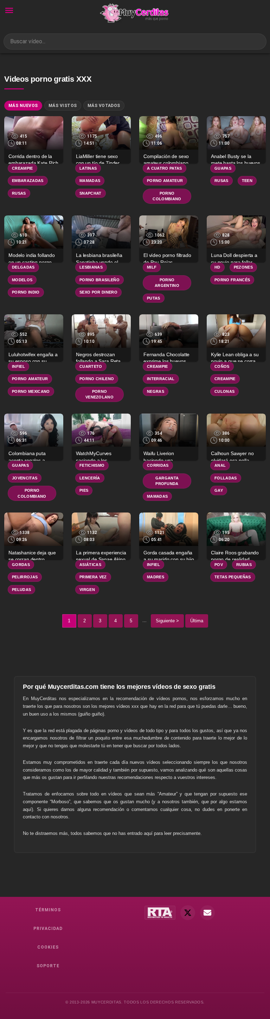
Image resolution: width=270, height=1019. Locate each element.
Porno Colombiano (167, 196)
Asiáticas (90, 564)
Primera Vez (93, 577)
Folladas (225, 478)
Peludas (21, 589)
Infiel (18, 366)
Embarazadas (28, 180)
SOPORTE (48, 965)
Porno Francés (232, 280)
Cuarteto (90, 366)
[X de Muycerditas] (187, 912)
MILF (151, 267)
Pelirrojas (25, 577)
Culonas (224, 391)
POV (218, 564)
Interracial (161, 379)
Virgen (87, 589)
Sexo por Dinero (98, 292)
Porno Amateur (165, 180)
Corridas (158, 465)
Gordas (21, 564)
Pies (83, 490)
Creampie (22, 168)
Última (196, 620)
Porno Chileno (96, 379)
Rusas (19, 193)
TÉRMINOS (48, 909)
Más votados (104, 105)
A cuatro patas (164, 168)
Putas (153, 298)
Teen (247, 180)
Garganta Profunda (167, 481)
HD (217, 267)
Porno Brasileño (99, 280)
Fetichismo (91, 465)
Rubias (244, 564)
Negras (155, 391)
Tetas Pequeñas (232, 577)
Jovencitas (24, 478)
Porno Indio (26, 292)
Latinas (88, 168)
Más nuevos (23, 105)
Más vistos (63, 105)
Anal (220, 465)
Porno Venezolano (99, 394)
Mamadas (89, 180)
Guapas (222, 168)
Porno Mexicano (31, 391)
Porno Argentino (167, 283)
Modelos (22, 280)
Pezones (243, 267)
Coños (222, 366)
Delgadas (23, 267)
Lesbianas (91, 267)
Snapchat (90, 193)
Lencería (89, 478)
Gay (218, 490)
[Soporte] (207, 912)
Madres (155, 577)
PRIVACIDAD (48, 928)
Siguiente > (167, 620)
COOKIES (48, 947)
